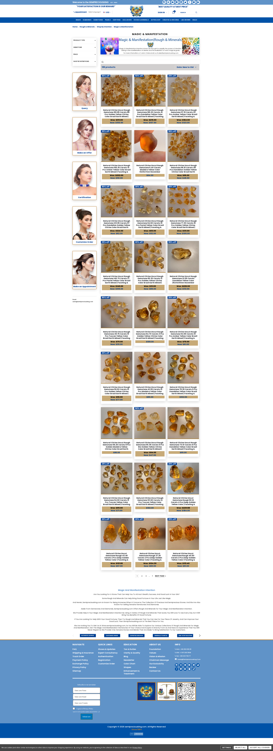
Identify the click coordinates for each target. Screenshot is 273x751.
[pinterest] (168, 1)
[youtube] (172, 1)
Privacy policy (79, 667)
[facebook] (176, 1)
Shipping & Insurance (83, 652)
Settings (226, 747)
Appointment (81, 12)
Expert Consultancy (108, 652)
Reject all (240, 747)
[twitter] (185, 1)
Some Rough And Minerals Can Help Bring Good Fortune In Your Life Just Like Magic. (136, 598)
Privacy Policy (137, 748)
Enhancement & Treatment (132, 672)
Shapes (127, 667)
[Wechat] (193, 668)
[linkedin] (180, 1)
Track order (78, 656)
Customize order (106, 663)
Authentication (105, 656)
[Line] (189, 668)
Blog (126, 656)
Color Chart (129, 663)
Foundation (155, 649)
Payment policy (80, 660)
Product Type (79, 40)
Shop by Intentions (81, 61)
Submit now (87, 716)
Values (152, 652)
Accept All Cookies (260, 747)
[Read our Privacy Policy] (99, 712)
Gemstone (77, 47)
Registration (104, 660)
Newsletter (129, 660)
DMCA (132, 733)
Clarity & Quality (132, 652)
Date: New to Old (185, 67)
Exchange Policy (81, 663)
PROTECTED (139, 733)
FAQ (75, 649)
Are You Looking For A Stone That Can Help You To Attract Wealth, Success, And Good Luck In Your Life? (136, 594)
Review (152, 667)
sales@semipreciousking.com (189, 659)
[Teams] (197, 1)
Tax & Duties (130, 649)
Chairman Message (159, 660)
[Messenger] (193, 1)
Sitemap (77, 671)
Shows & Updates (106, 649)
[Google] (189, 1)
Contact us (154, 671)
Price (75, 54)
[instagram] (163, 1)
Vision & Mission (157, 656)
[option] (88, 635)
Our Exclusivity (156, 663)
